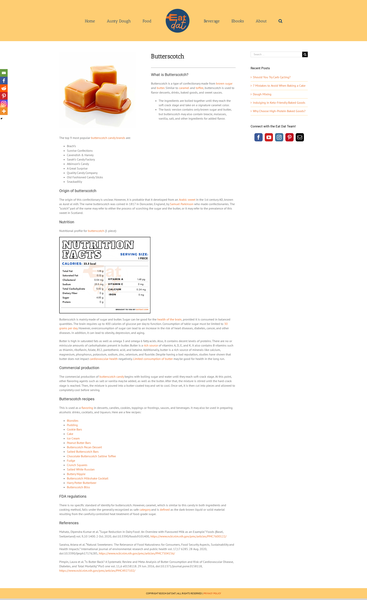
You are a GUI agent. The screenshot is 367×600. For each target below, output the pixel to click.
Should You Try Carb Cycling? (272, 77)
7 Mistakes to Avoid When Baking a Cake (279, 85)
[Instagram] (4, 103)
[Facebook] (4, 80)
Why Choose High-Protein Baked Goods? (279, 111)
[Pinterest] (4, 96)
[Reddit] (4, 88)
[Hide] (1, 118)
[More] (4, 111)
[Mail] (300, 137)
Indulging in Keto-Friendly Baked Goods (279, 102)
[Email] (4, 73)
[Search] (253, 20)
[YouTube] (269, 137)
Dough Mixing (262, 94)
